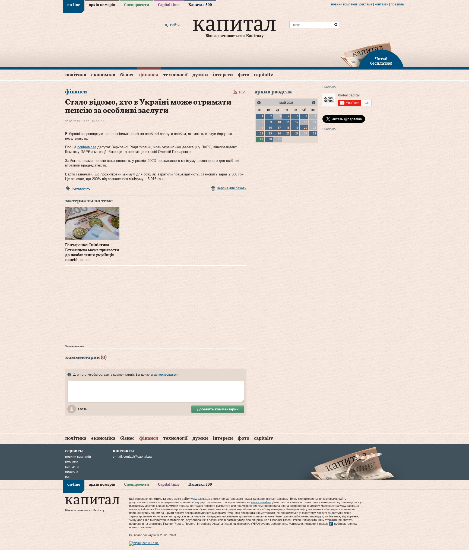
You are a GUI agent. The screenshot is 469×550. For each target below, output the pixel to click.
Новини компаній (344, 4)
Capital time (168, 5)
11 (288, 122)
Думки (200, 75)
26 (297, 133)
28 (314, 133)
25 (288, 133)
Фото (243, 75)
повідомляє (86, 147)
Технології (175, 75)
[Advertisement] (155, 306)
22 (261, 133)
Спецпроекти (136, 5)
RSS (242, 92)
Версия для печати (231, 188)
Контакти (381, 4)
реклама (365, 4)
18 (288, 128)
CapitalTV (263, 75)
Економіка (103, 75)
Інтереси (223, 75)
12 (297, 122)
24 (279, 133)
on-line (73, 5)
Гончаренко (81, 188)
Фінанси (148, 75)
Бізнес (127, 75)
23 (270, 133)
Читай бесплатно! (381, 61)
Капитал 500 (200, 5)
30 (270, 139)
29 (261, 139)
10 (279, 122)
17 (279, 128)
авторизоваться (166, 374)
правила (397, 4)
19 (297, 128)
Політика (75, 75)
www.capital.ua (200, 498)
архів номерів (102, 5)
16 (270, 128)
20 (305, 128)
